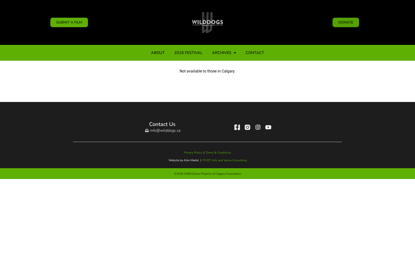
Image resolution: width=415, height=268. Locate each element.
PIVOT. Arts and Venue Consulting (224, 160)
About (158, 52)
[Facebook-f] (237, 127)
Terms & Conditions (218, 153)
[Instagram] (258, 127)
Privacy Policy (193, 153)
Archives (221, 52)
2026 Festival (188, 52)
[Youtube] (268, 127)
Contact (255, 52)
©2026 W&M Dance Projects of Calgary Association (207, 174)
